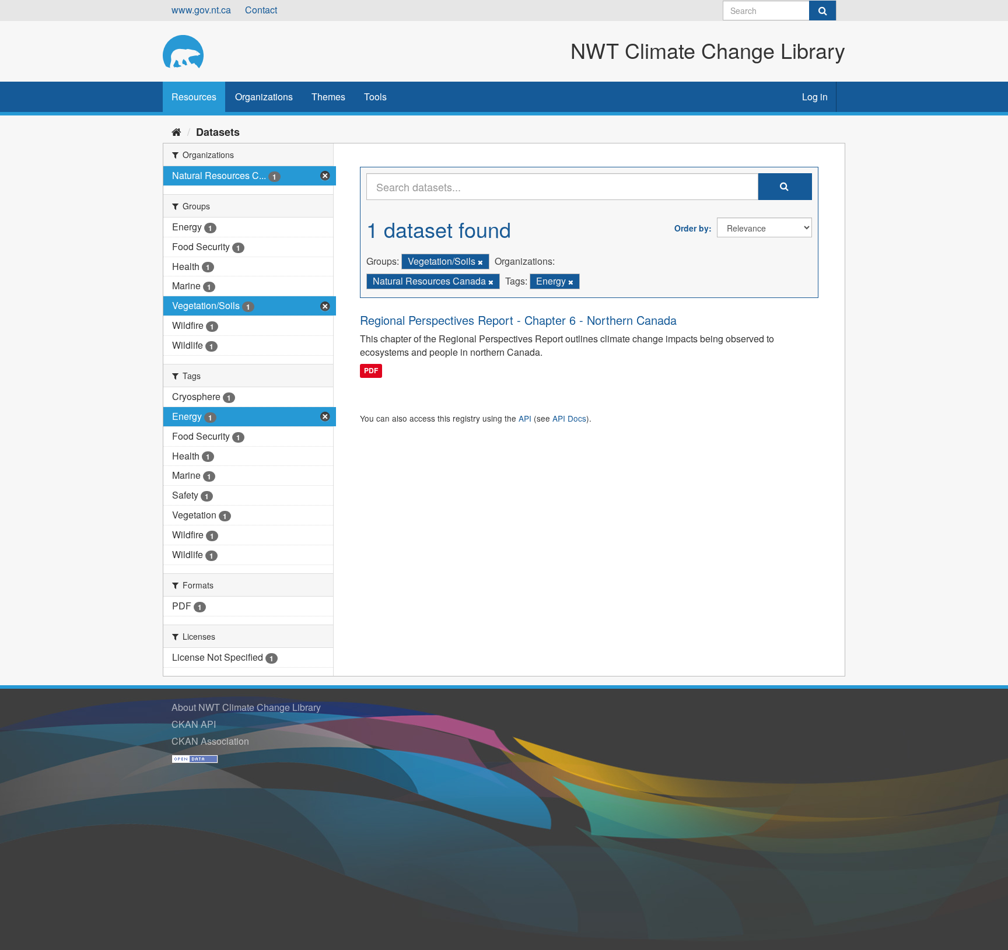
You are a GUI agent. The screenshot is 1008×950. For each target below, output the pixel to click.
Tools (375, 96)
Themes (328, 96)
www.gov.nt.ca (201, 9)
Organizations (264, 96)
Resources (194, 96)
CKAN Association (210, 741)
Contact (261, 9)
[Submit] (822, 10)
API (525, 418)
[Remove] (480, 262)
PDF (371, 370)
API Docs (569, 418)
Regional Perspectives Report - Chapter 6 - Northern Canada (518, 319)
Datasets (218, 131)
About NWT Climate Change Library (246, 707)
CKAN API (194, 724)
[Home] (176, 131)
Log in (815, 96)
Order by (691, 228)
